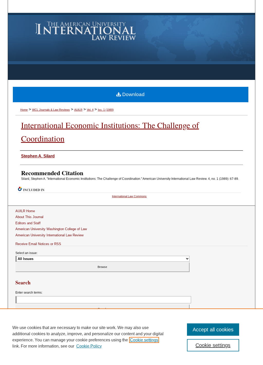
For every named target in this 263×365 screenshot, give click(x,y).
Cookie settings (144, 340)
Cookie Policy (89, 346)
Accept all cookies (213, 329)
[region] (131, 336)
